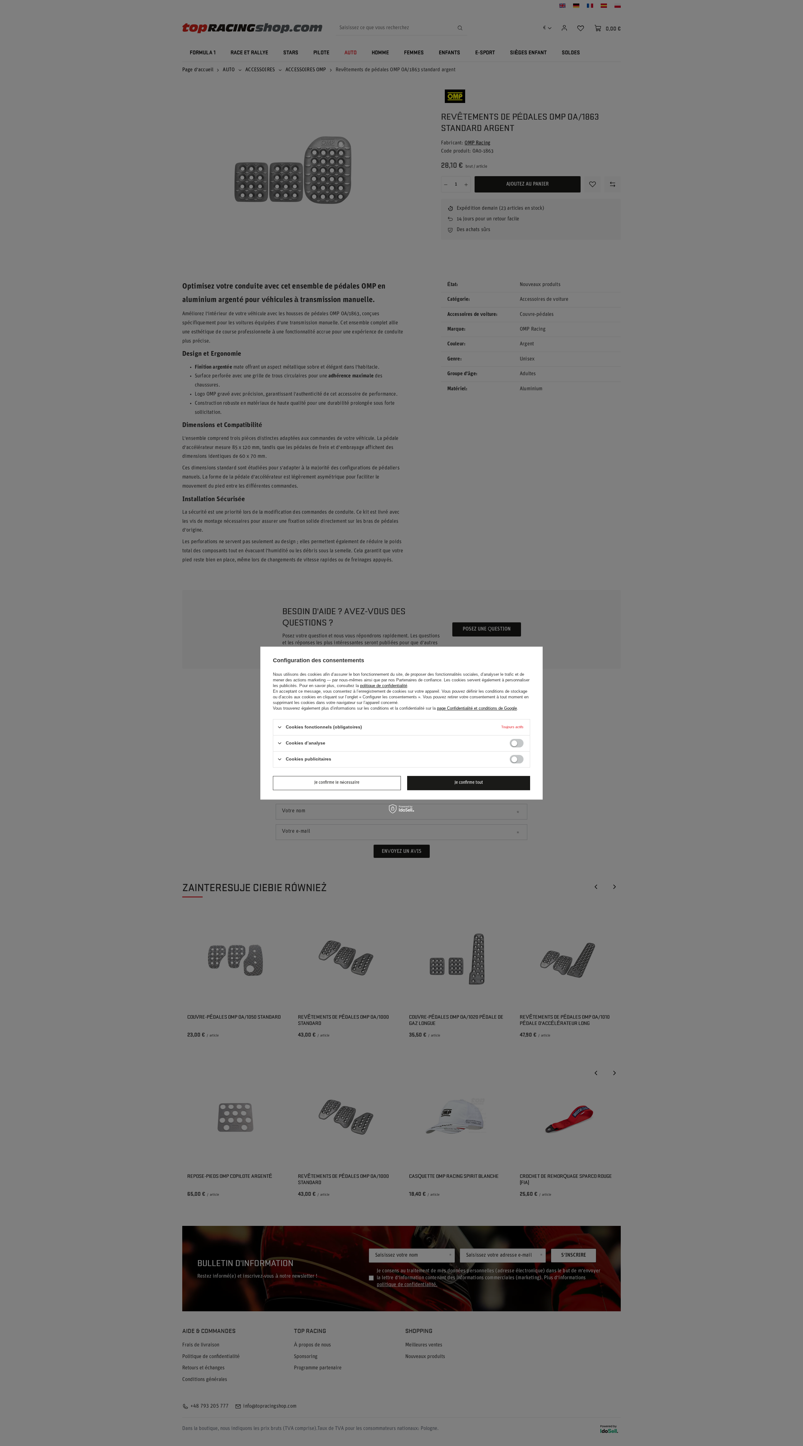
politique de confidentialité (383, 685)
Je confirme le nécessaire (336, 782)
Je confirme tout (469, 782)
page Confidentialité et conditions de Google (477, 708)
